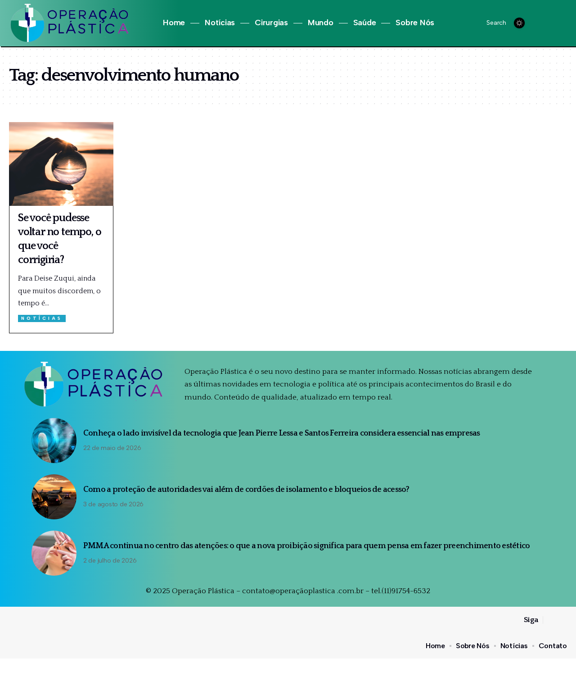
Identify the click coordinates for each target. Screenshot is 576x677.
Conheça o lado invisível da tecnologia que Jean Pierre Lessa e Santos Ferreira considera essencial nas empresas (281, 433)
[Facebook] (541, 23)
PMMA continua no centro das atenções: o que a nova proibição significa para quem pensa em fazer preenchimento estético (306, 545)
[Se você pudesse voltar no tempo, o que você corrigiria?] (61, 164)
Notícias (42, 318)
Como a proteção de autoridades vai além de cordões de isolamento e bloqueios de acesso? (247, 489)
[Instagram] (551, 23)
